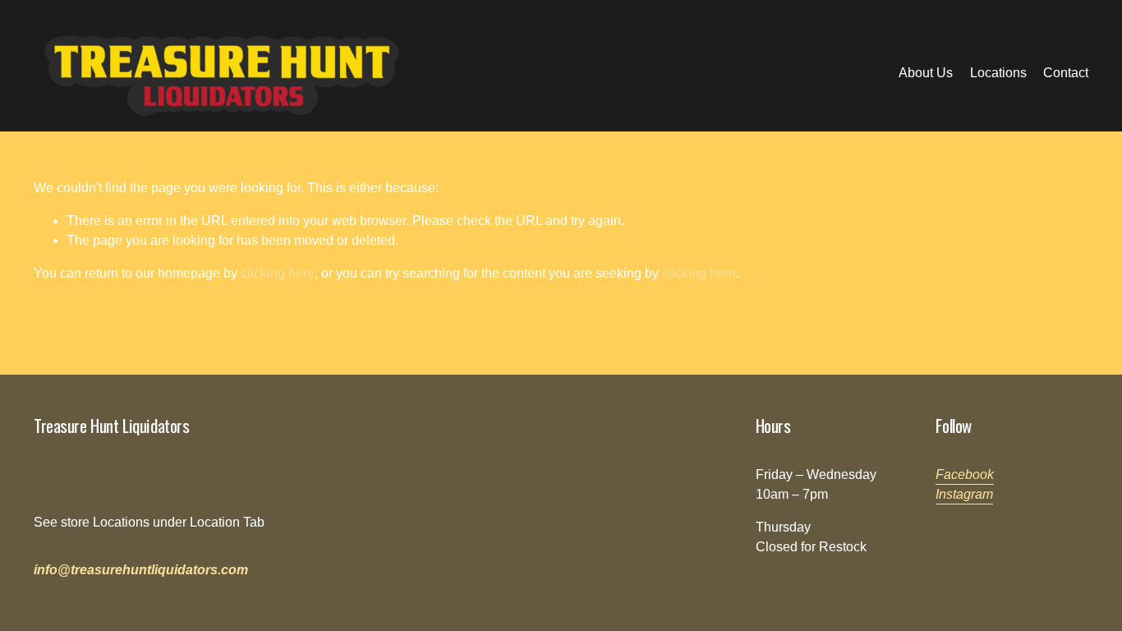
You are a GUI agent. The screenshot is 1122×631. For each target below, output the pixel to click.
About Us (926, 73)
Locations (998, 73)
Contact (1065, 73)
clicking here (278, 273)
